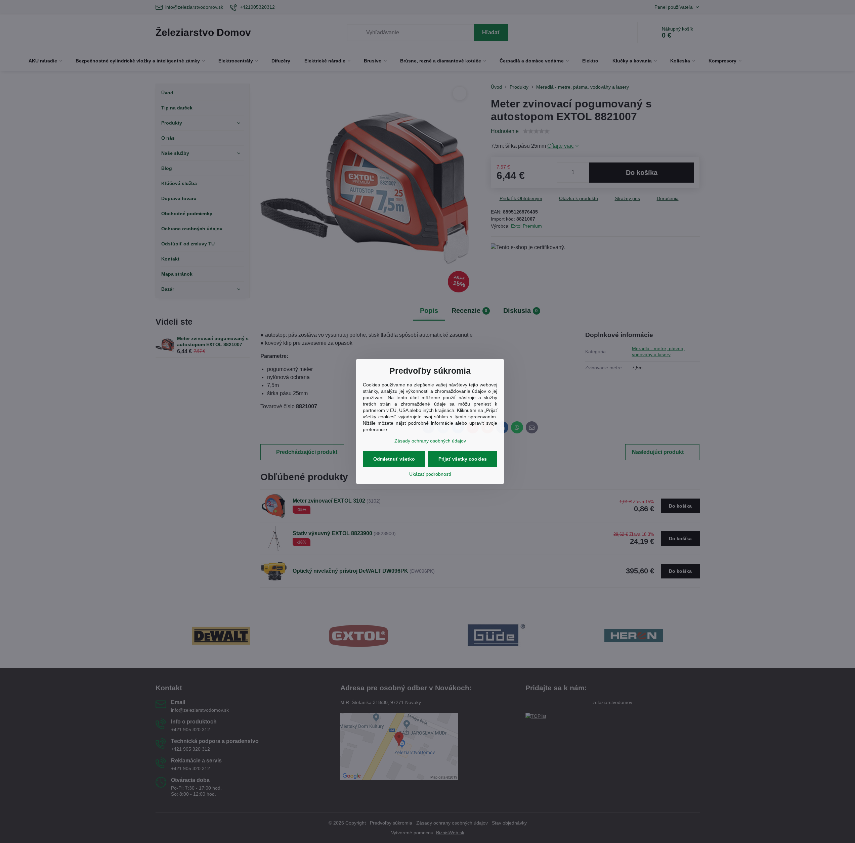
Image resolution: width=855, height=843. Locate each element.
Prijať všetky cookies (462, 459)
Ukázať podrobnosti (430, 474)
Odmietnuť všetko (394, 459)
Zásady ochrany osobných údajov (430, 440)
